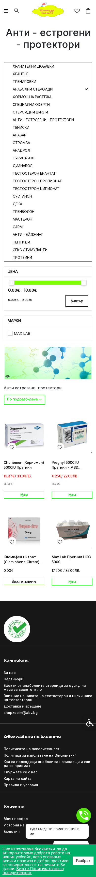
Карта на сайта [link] (18, 778)
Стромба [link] (21, 143)
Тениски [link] (21, 127)
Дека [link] (17, 204)
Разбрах (83, 860)
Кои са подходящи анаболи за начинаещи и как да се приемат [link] (47, 764)
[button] (86, 89)
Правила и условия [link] (21, 785)
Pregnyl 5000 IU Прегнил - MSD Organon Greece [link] (66, 465)
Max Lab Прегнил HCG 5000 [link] (71, 559)
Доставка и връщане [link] (22, 706)
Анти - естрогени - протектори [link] (43, 120)
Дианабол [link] (22, 166)
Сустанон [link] (22, 196)
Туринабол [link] (23, 158)
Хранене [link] (20, 74)
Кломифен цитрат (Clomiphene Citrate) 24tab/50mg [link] (21, 559)
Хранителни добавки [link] (33, 66)
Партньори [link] (13, 679)
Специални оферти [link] (31, 104)
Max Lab (22, 333)
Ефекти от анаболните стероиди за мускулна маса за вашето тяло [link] (45, 687)
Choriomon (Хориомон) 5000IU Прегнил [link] (24, 464)
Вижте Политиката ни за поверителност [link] (33, 870)
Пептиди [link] (21, 242)
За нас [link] (10, 673)
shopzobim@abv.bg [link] (21, 712)
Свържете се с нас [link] (20, 772)
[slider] (12, 283)
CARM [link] (18, 227)
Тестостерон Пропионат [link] (37, 181)
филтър (77, 301)
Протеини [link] (22, 257)
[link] (48, 10)
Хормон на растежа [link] (32, 97)
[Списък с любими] (76, 11)
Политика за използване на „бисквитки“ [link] (40, 755)
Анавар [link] (19, 135)
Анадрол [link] (21, 150)
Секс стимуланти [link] (30, 250)
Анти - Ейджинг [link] (28, 234)
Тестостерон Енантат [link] (34, 173)
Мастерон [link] (22, 219)
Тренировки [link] (24, 81)
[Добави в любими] (11, 447)
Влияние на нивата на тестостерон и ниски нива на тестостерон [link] (48, 698)
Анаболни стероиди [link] (33, 89)
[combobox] (24, 400)
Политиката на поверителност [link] (32, 749)
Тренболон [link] (23, 211)
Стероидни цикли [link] (30, 112)
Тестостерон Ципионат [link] (36, 188)
